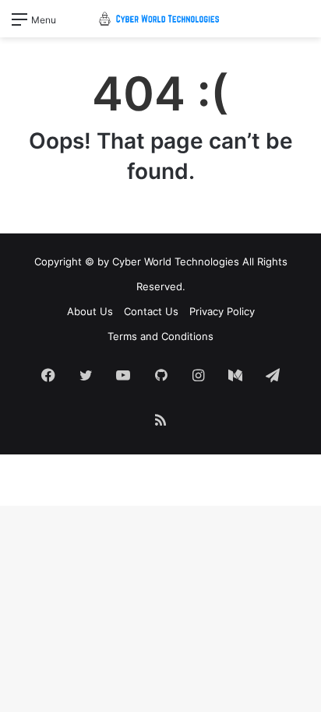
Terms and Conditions (160, 336)
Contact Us (151, 311)
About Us (90, 311)
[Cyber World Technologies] (160, 18)
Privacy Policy (222, 311)
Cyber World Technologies (175, 261)
